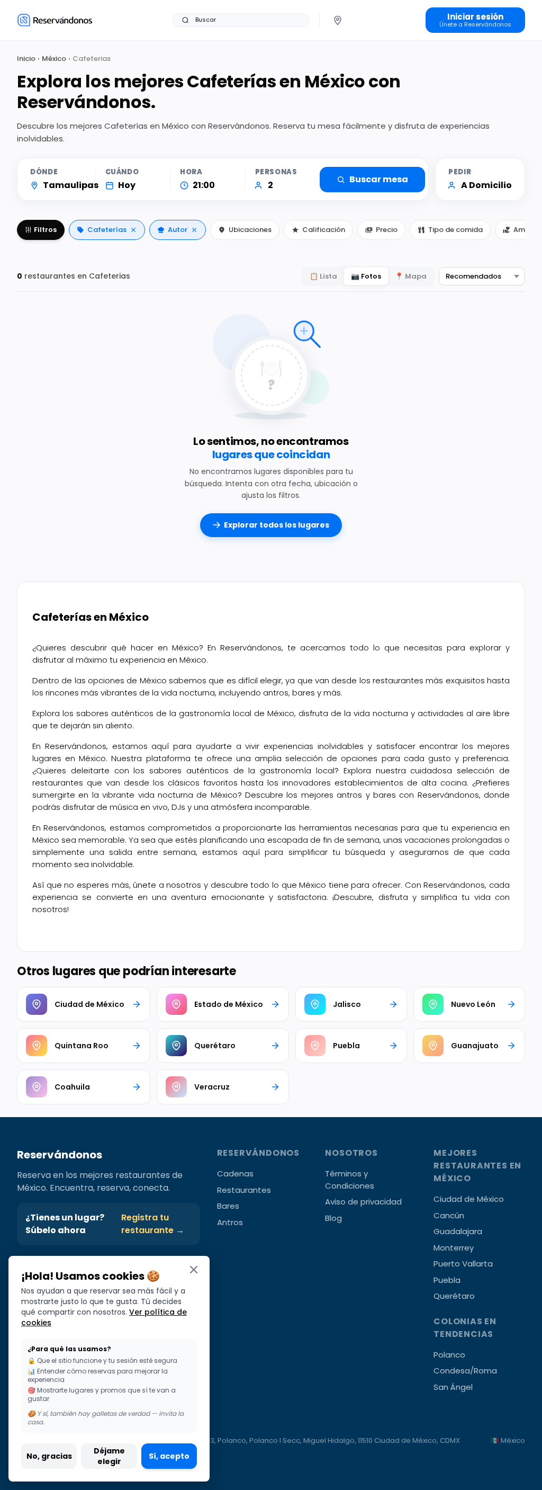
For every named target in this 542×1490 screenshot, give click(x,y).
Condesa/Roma (465, 1370)
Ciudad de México (468, 1199)
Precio (387, 230)
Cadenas (235, 1173)
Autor (177, 230)
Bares (228, 1205)
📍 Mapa (411, 276)
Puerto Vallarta (463, 1263)
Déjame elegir (109, 1456)
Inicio (26, 58)
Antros (230, 1222)
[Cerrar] (193, 1269)
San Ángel (453, 1387)
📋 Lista (323, 276)
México (54, 58)
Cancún (448, 1215)
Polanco (449, 1354)
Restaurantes (244, 1189)
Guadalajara (457, 1231)
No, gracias (49, 1456)
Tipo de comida (455, 230)
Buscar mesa (378, 179)
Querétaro (454, 1295)
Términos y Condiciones (349, 1179)
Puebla (446, 1280)
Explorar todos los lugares (276, 525)
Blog (333, 1218)
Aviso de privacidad (363, 1201)
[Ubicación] (337, 20)
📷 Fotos (366, 276)
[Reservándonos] (55, 19)
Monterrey (453, 1247)
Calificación (323, 230)
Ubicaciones (250, 230)
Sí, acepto (169, 1456)
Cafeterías (107, 230)
